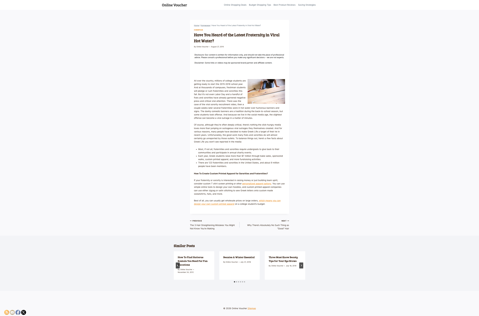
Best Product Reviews (285, 5)
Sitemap (252, 308)
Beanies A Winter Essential (239, 257)
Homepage (198, 30)
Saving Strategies (307, 5)
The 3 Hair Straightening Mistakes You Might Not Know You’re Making (212, 225)
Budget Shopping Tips (260, 5)
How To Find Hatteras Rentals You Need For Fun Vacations (193, 260)
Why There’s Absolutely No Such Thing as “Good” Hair (268, 225)
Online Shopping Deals (235, 5)
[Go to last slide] (178, 265)
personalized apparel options (256, 183)
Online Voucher (202, 47)
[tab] (234, 281)
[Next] (301, 265)
